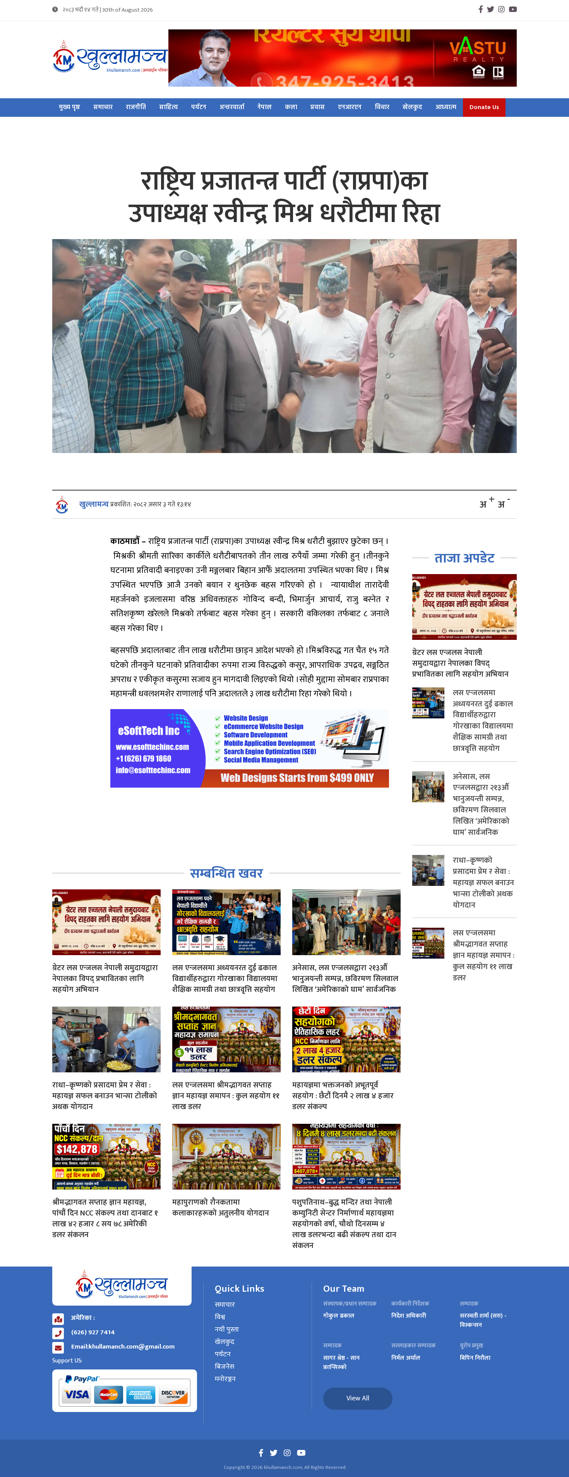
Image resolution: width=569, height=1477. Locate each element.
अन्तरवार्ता (231, 108)
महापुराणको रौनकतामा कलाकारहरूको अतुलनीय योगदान (220, 1208)
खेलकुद (412, 108)
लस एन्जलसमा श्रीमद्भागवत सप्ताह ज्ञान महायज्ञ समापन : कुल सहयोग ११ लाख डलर (225, 1096)
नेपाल (264, 108)
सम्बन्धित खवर (226, 873)
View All (357, 1398)
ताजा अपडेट (465, 558)
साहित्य (168, 108)
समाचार (103, 108)
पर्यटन (198, 108)
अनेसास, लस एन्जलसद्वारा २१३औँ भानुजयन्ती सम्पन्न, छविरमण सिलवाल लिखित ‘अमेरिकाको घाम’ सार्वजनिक (345, 978)
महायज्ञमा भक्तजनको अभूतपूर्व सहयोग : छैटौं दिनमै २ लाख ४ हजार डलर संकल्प (343, 1096)
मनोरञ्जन (225, 1379)
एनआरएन (350, 108)
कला (291, 108)
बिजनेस (224, 1367)
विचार (382, 108)
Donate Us (484, 108)
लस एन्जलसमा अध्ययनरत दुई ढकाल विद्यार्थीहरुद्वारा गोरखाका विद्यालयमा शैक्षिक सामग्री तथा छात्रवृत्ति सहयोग (225, 978)
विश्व (220, 1317)
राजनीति (136, 108)
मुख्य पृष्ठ (69, 108)
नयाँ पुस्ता (227, 1330)
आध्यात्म (445, 108)
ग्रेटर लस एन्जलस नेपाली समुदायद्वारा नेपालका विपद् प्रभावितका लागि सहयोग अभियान (105, 978)
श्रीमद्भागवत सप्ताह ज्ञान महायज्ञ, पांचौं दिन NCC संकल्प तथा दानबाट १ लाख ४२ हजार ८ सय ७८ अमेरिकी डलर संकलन (105, 1218)
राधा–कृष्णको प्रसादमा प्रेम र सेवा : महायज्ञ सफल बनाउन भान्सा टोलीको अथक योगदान (104, 1096)
